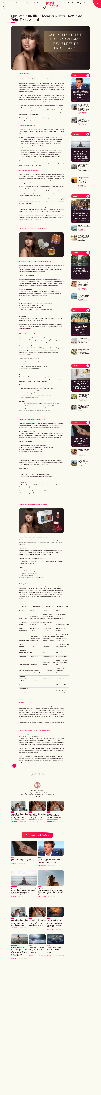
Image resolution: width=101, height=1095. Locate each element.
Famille (68, 3)
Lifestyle (79, 3)
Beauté (36, 3)
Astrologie (28, 3)
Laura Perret (26, 73)
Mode (86, 3)
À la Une (15, 3)
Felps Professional (44, 107)
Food (73, 3)
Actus (22, 3)
